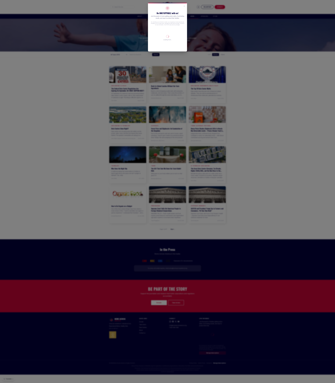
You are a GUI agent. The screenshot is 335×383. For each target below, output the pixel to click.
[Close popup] (184, 6)
